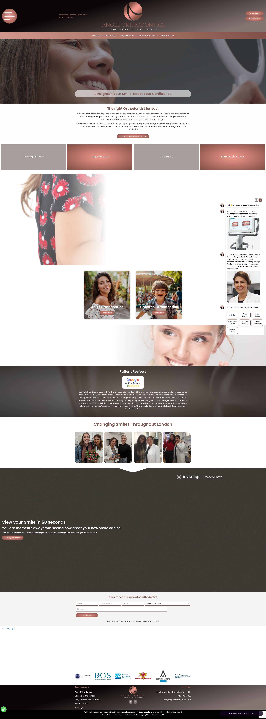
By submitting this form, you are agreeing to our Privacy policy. (133, 621)
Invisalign (96, 35)
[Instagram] (135, 702)
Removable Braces (146, 35)
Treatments (253, 18)
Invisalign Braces (33, 156)
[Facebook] (130, 702)
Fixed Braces (110, 35)
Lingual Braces (127, 35)
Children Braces (167, 35)
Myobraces (166, 156)
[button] (77, 401)
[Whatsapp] (4, 709)
